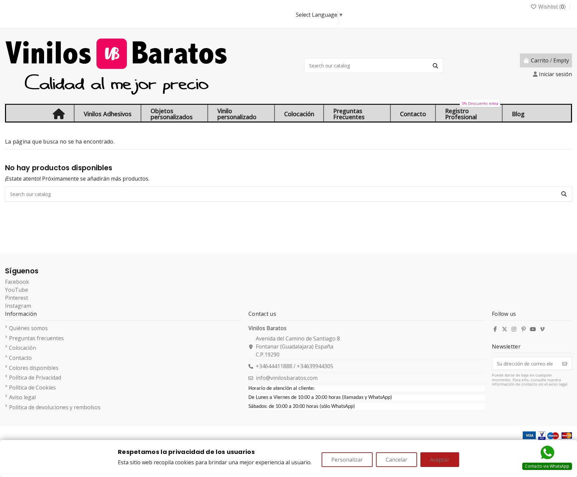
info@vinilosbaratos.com (287, 378)
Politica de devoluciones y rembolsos (55, 407)
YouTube (16, 289)
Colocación (22, 347)
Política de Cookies (32, 387)
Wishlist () (552, 6)
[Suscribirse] (565, 363)
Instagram (18, 305)
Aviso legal (22, 397)
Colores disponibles (33, 368)
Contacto (20, 358)
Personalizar (347, 459)
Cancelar (396, 459)
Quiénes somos (28, 328)
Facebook (17, 281)
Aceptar (439, 459)
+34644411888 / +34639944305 (294, 366)
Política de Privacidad (35, 377)
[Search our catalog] (435, 65)
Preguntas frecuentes (36, 338)
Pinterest (16, 297)
